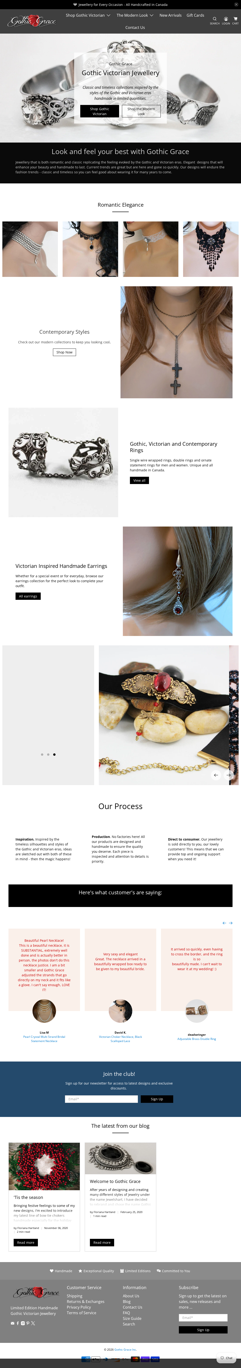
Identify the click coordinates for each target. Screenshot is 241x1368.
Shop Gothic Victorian (85, 15)
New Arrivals (171, 15)
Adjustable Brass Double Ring (196, 1039)
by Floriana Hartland (26, 1228)
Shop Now (64, 352)
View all (139, 480)
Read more (25, 1242)
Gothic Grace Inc (125, 1349)
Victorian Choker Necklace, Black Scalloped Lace (120, 1039)
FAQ (126, 1312)
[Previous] (216, 775)
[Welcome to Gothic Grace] (120, 1158)
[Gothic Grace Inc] (32, 21)
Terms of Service (81, 1312)
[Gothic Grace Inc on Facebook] (18, 1323)
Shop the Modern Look (141, 111)
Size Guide (132, 1318)
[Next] (229, 775)
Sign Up (157, 1099)
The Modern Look (132, 15)
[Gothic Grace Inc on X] (33, 1323)
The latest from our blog (120, 1125)
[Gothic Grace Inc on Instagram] (23, 1323)
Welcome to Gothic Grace (115, 1181)
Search (129, 1324)
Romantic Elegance (121, 204)
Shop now (48, 739)
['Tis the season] (44, 1166)
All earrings (28, 596)
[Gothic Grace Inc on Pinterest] (28, 1323)
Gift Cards (195, 15)
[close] (236, 4)
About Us (131, 1295)
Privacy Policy (79, 1307)
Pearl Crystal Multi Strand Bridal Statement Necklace (44, 1039)
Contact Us (135, 27)
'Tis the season (28, 1197)
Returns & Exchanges (85, 1301)
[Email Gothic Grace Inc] (13, 1323)
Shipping (74, 1295)
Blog (127, 1301)
